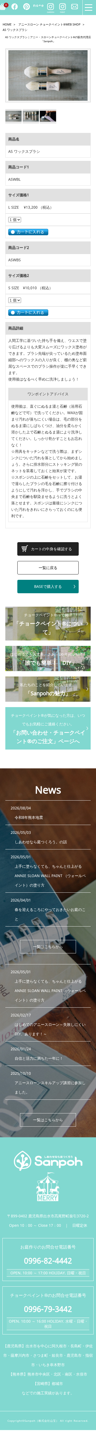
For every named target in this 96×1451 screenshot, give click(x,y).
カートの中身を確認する (51, 548)
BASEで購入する (48, 586)
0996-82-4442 (48, 1260)
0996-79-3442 (48, 1309)
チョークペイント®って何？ (48, 624)
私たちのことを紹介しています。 (48, 689)
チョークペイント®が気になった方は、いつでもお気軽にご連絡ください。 (48, 729)
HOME (7, 24)
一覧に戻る (48, 567)
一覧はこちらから (48, 946)
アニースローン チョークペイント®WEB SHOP (49, 24)
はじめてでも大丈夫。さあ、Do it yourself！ (48, 659)
